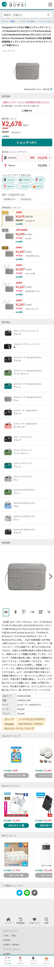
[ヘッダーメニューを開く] (49, 5)
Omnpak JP (15, 132)
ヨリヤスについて (10, 931)
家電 (12, 21)
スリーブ (9, 719)
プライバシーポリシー (12, 949)
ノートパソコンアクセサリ (32, 719)
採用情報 (6, 940)
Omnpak (9, 724)
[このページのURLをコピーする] (35, 893)
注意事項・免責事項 (11, 945)
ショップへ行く (27, 142)
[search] (48, 15)
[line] (27, 893)
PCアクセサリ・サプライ (31, 724)
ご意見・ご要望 (9, 935)
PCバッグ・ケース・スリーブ (19, 728)
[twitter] (19, 893)
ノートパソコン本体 (25, 21)
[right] (50, 576)
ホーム (5, 21)
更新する (28, 110)
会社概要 (6, 954)
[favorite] (50, 28)
